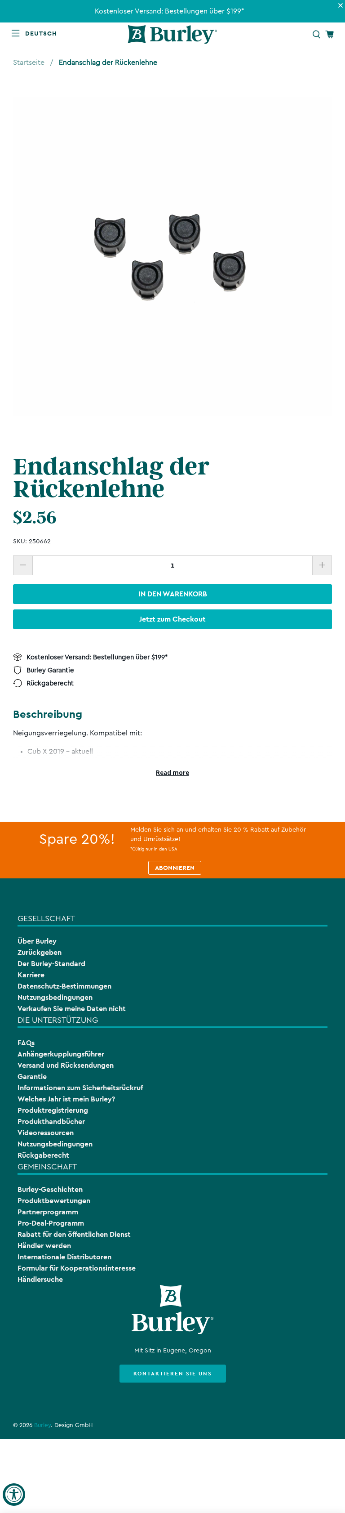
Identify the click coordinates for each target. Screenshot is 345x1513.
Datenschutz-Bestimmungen (64, 986)
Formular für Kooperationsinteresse (77, 1268)
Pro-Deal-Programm (51, 1223)
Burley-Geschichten (50, 1189)
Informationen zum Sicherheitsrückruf (80, 1087)
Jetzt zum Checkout (172, 619)
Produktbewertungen (54, 1200)
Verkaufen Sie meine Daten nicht (72, 1008)
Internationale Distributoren (64, 1257)
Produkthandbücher (51, 1121)
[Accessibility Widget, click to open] (14, 1494)
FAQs (26, 1042)
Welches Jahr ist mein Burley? (66, 1099)
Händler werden (44, 1245)
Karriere (31, 975)
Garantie (32, 1076)
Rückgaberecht (43, 1155)
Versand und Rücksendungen (66, 1065)
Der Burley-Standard (51, 963)
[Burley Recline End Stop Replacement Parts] (172, 256)
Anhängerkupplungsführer (61, 1054)
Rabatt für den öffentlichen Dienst (74, 1234)
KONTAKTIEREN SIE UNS (172, 1373)
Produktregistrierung (53, 1110)
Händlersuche (40, 1279)
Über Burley (37, 941)
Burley (42, 1425)
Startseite (28, 62)
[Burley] (172, 34)
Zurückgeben (40, 952)
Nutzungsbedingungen (55, 997)
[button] (43, 33)
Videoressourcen (46, 1132)
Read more (172, 773)
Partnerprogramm (48, 1212)
